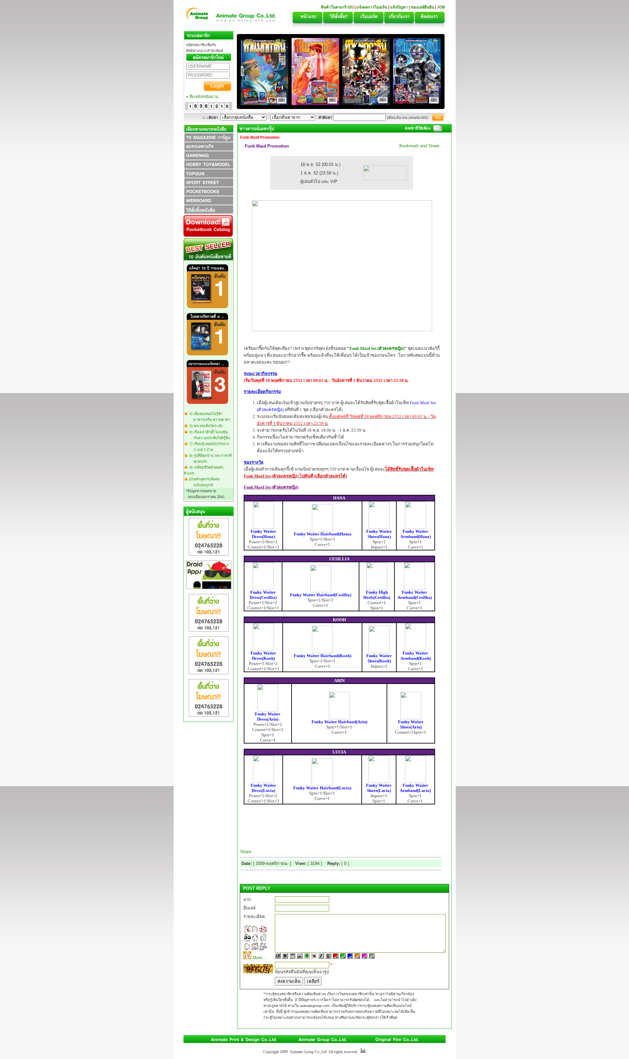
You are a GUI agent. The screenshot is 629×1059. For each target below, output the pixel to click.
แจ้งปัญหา (399, 7)
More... (259, 957)
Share (245, 851)
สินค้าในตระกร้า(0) (337, 7)
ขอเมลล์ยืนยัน (422, 7)
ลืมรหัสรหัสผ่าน (204, 96)
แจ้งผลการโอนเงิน (371, 7)
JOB (441, 7)
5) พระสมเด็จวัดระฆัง (204, 426)
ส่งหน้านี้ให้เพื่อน (418, 128)
